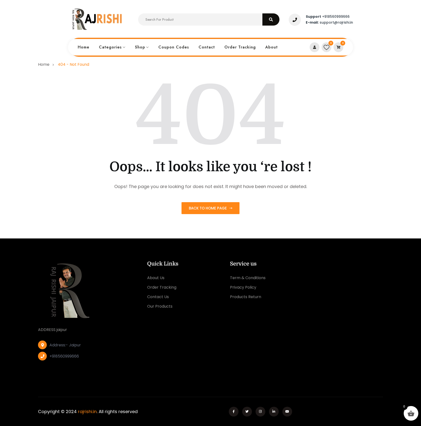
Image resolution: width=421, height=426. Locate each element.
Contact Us (158, 297)
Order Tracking (240, 47)
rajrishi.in (87, 411)
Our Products (159, 306)
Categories (110, 47)
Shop (140, 47)
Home (83, 47)
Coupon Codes (173, 47)
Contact (207, 47)
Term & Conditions (248, 278)
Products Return (245, 297)
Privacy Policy (243, 287)
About (271, 47)
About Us (155, 278)
